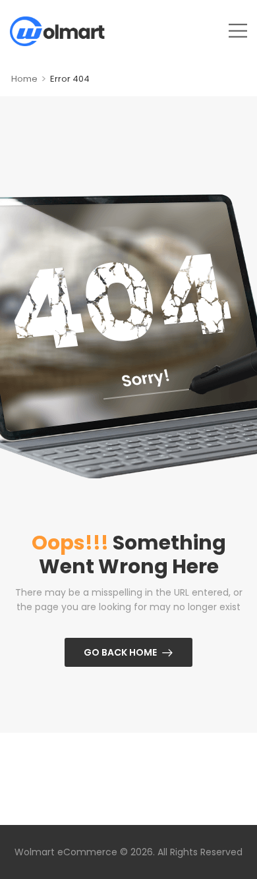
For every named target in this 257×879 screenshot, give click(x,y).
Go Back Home (120, 652)
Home (24, 78)
